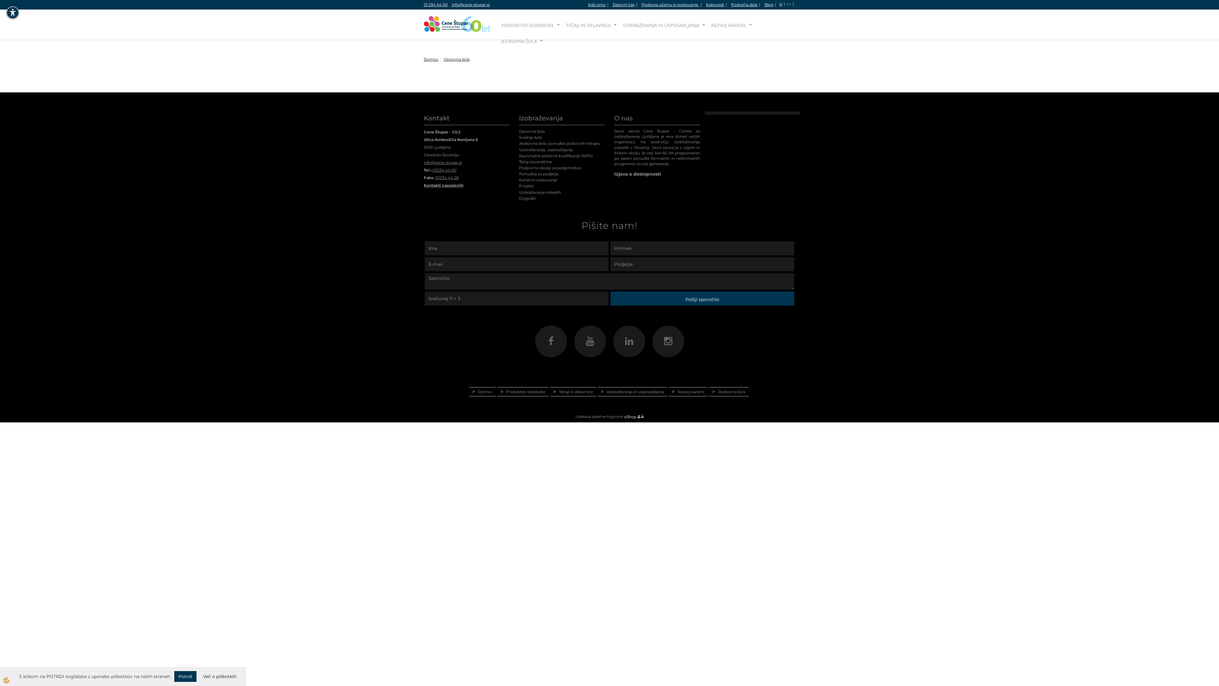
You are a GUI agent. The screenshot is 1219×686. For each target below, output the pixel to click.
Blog (768, 4)
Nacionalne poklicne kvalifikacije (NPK (555, 155)
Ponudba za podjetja (538, 174)
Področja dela (744, 4)
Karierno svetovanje (538, 180)
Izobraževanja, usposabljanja (546, 149)
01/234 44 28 (447, 177)
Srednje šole (530, 137)
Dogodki (527, 198)
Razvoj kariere (728, 25)
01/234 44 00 (444, 170)
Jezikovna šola (519, 41)
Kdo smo (597, 4)
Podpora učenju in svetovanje (670, 4)
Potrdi (185, 676)
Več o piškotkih (219, 676)
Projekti (526, 186)
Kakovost (715, 4)
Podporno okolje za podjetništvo (550, 167)
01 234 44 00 (436, 4)
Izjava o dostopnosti (637, 174)
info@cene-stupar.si (471, 4)
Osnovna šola (457, 59)
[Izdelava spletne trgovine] (630, 416)
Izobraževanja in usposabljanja (661, 25)
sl (780, 4)
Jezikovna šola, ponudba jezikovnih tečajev (559, 143)
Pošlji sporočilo (702, 299)
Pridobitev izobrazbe (527, 25)
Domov (431, 59)
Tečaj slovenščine (535, 161)
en (788, 4)
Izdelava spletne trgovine (599, 416)
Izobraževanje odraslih (540, 192)
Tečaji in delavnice (588, 25)
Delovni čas (624, 4)
